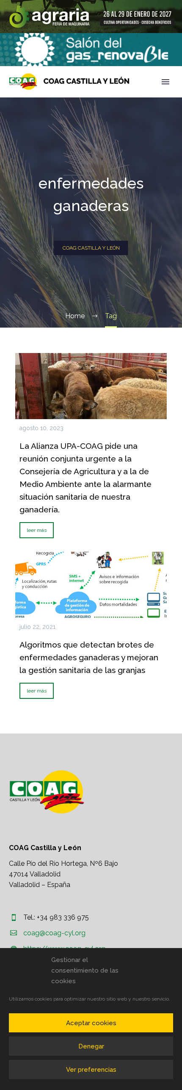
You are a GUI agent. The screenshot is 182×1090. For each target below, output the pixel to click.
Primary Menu (165, 81)
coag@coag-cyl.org (54, 933)
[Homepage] (69, 81)
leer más (37, 530)
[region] (91, 16)
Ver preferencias (91, 1069)
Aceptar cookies (91, 1023)
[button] (91, 16)
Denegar (91, 1046)
